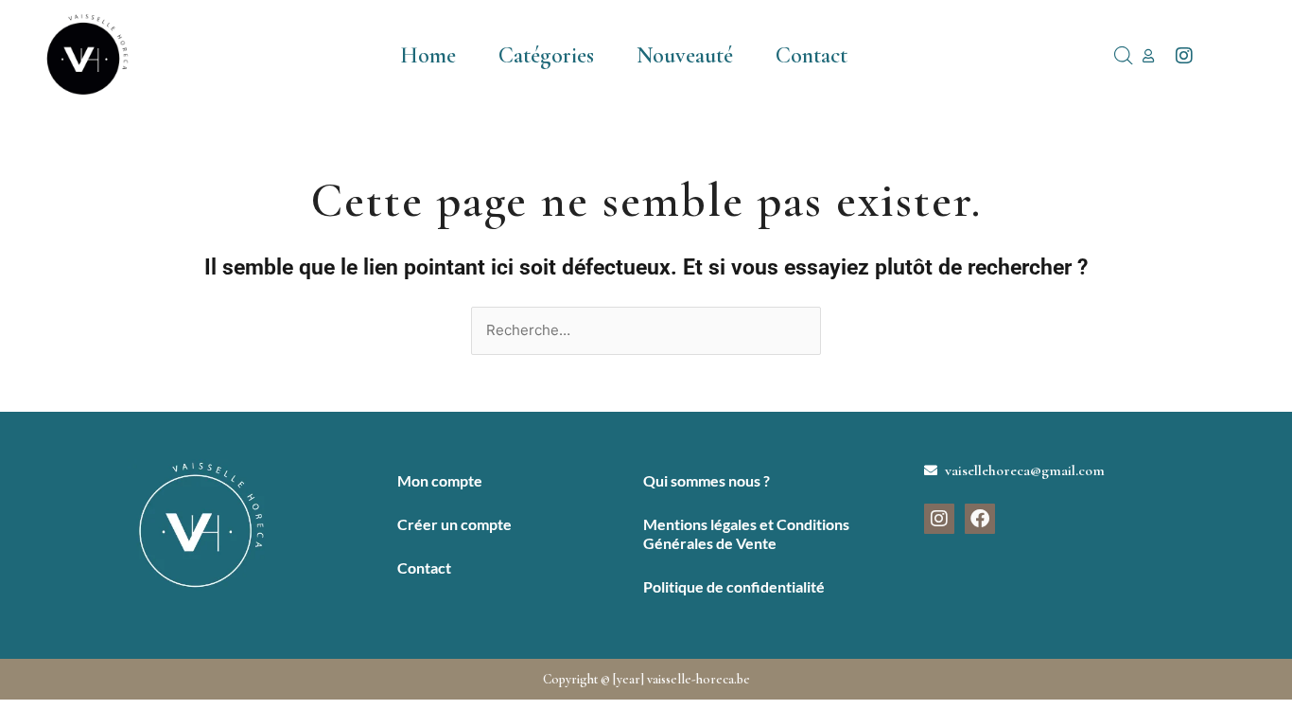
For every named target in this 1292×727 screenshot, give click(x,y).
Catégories (546, 55)
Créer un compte (454, 524)
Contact (811, 55)
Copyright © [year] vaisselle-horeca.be (646, 679)
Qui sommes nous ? (706, 480)
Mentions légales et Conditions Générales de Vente (746, 533)
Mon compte (439, 480)
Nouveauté (685, 55)
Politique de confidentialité (734, 586)
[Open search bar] (1123, 55)
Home (428, 55)
